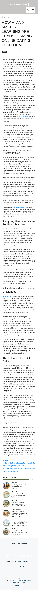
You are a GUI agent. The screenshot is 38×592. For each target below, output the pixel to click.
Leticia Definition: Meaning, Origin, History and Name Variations (19, 495)
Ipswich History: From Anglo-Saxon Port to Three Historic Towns (19, 532)
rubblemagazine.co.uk (22, 580)
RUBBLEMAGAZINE (24, 561)
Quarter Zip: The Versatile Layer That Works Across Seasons (18, 486)
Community (24, 116)
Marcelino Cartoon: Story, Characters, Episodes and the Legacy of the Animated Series (19, 514)
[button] (28, 10)
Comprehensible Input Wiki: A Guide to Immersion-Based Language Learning (19, 523)
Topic (4, 51)
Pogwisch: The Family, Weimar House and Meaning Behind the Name (19, 504)
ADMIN (4, 49)
